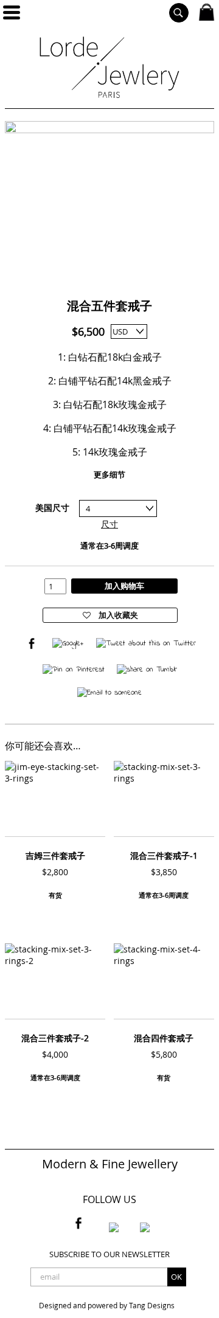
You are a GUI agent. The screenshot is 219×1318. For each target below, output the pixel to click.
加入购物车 (124, 585)
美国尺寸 (52, 507)
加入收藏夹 (117, 614)
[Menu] (11, 12)
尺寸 (109, 524)
